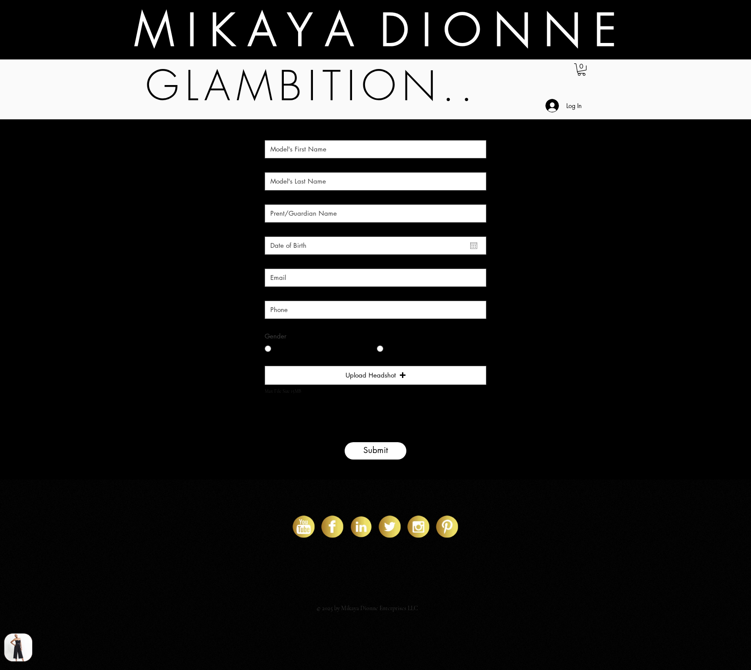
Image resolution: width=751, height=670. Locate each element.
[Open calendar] (473, 245)
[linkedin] (361, 527)
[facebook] (332, 527)
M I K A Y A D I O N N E (375, 30)
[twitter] (390, 527)
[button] (581, 69)
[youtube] (303, 527)
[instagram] (418, 527)
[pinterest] (447, 527)
